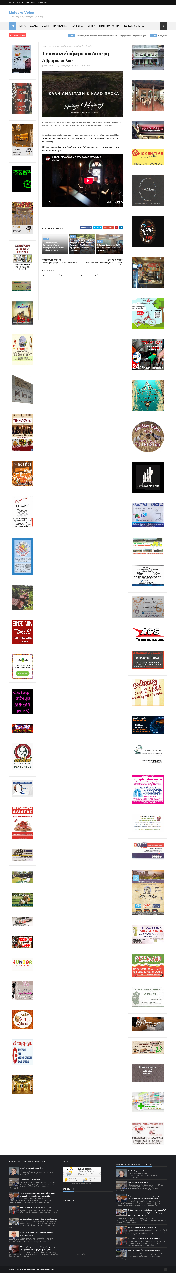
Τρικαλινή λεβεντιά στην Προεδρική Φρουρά (144, 1250)
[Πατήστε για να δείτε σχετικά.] (22, 769)
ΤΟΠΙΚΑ (22, 26)
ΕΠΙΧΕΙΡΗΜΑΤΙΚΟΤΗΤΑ (109, 26)
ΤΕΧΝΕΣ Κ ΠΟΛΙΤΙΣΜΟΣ (134, 26)
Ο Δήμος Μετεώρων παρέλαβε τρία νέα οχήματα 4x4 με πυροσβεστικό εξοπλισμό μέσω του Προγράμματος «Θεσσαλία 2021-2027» (147, 1213)
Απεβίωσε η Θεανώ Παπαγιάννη (31, 1168)
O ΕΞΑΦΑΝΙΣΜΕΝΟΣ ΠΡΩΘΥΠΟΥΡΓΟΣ (36, 1207)
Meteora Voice (21, 12)
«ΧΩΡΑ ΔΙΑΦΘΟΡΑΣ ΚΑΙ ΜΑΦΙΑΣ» (142, 1227)
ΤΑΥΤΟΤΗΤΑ (20, 2)
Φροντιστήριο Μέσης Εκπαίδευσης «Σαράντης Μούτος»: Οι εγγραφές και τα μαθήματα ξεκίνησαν (71, 35)
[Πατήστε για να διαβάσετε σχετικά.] (22, 113)
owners (51, 1269)
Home (44, 46)
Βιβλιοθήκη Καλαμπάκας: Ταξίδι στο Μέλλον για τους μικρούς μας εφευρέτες (108, 247)
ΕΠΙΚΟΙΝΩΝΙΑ (31, 2)
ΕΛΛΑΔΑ (34, 26)
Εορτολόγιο (82, 1254)
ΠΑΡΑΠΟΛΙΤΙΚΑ (60, 26)
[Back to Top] (165, 1269)
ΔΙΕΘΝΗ (45, 26)
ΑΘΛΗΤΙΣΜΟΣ (77, 26)
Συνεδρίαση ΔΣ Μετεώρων (30, 1180)
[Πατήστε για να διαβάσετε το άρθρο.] (148, 943)
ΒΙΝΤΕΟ (91, 26)
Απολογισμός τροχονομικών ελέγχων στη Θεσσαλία (38, 1219)
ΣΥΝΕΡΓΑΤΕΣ (42, 2)
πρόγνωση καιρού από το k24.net (82, 1183)
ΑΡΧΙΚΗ (11, 2)
